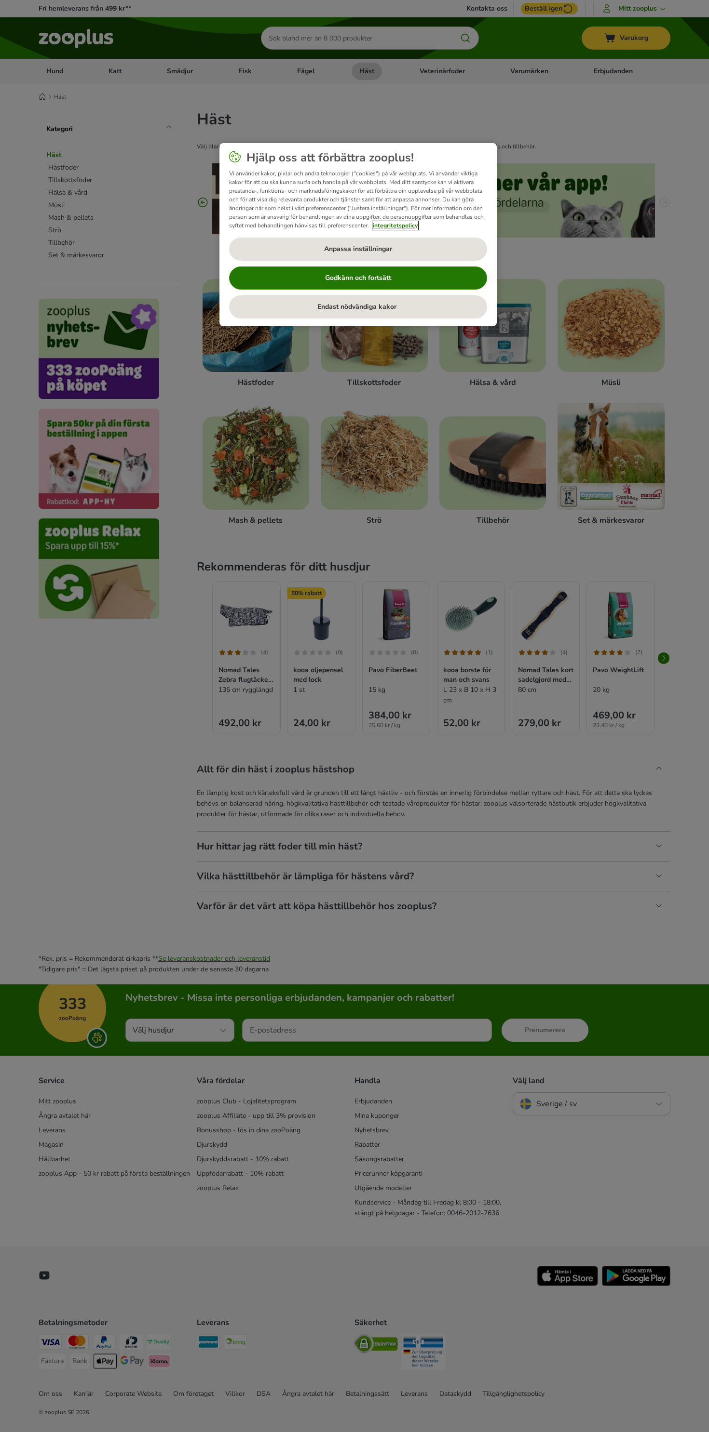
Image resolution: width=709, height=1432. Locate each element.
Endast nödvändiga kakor (357, 306)
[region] (358, 234)
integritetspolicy (395, 225)
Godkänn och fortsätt (358, 277)
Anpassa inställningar (358, 248)
